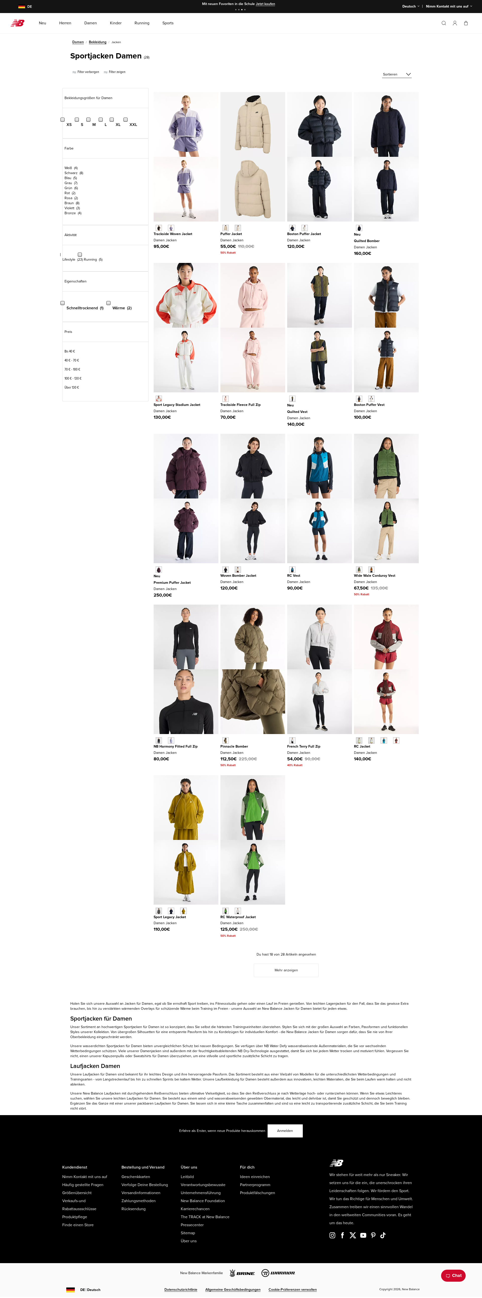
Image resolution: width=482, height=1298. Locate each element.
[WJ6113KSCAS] (159, 911)
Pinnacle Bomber (234, 746)
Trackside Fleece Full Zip (240, 405)
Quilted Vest (297, 412)
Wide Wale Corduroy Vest (374, 575)
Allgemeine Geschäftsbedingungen (233, 1289)
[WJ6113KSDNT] (171, 911)
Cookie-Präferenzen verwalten (293, 1289)
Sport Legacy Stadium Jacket (177, 405)
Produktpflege (74, 1216)
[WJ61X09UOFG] (171, 740)
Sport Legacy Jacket (170, 917)
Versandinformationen (141, 1192)
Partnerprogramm (255, 1184)
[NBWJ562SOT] (225, 228)
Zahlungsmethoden (139, 1200)
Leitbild (187, 1176)
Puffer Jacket (231, 234)
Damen (78, 42)
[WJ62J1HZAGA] (159, 399)
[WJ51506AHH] (292, 740)
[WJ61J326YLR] (396, 740)
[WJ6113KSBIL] (183, 911)
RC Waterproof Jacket (238, 917)
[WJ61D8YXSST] (238, 569)
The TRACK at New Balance (205, 1216)
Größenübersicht (77, 1192)
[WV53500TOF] (371, 569)
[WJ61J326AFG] (359, 740)
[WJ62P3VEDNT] (359, 228)
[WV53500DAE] (359, 569)
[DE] (18, 6)
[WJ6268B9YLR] (159, 569)
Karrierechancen (195, 1208)
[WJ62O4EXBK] (359, 399)
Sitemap (188, 1233)
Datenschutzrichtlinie (180, 1289)
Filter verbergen (88, 72)
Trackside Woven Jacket (173, 234)
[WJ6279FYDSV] (171, 228)
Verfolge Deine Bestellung (145, 1184)
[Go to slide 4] (245, 10)
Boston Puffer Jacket (304, 234)
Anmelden (285, 1131)
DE (90, 1290)
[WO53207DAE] (225, 911)
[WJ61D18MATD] (292, 569)
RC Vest (293, 575)
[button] (455, 23)
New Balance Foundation (203, 1200)
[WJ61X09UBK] (159, 740)
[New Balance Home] (19, 23)
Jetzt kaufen (265, 4)
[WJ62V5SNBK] (292, 228)
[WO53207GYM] (238, 911)
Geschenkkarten (136, 1176)
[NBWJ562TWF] (238, 228)
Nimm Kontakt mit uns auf (84, 1176)
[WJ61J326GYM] (371, 740)
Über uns (189, 1241)
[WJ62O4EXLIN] (371, 399)
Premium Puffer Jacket (172, 583)
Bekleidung (97, 42)
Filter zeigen (117, 72)
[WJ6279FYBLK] (159, 228)
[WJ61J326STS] (384, 740)
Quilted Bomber (367, 241)
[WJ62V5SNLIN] (304, 228)
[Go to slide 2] (239, 10)
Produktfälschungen (257, 1192)
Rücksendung (134, 1208)
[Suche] (444, 23)
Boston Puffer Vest (369, 405)
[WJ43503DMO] (225, 740)
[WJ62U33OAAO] (292, 399)
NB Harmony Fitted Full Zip (176, 746)
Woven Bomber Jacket (238, 575)
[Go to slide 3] (242, 10)
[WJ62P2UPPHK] (225, 399)
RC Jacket (362, 746)
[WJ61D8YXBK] (225, 569)
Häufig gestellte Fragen (82, 1184)
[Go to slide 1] (236, 10)
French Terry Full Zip (303, 746)
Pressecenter (192, 1225)
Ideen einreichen (255, 1176)
